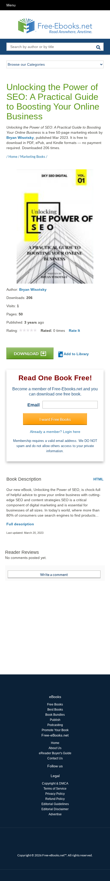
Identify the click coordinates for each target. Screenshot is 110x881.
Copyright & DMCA (55, 783)
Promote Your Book (55, 730)
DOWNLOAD (26, 353)
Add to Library (76, 354)
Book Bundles (55, 715)
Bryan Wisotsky (20, 137)
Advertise (55, 814)
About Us (55, 748)
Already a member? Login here (55, 432)
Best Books (55, 709)
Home (55, 743)
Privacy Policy (55, 794)
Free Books (55, 704)
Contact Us (55, 758)
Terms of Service (55, 788)
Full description (20, 524)
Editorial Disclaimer (55, 809)
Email (33, 405)
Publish (55, 720)
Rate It (74, 330)
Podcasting (55, 725)
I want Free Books (55, 419)
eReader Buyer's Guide (55, 753)
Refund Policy (55, 799)
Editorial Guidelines (55, 804)
